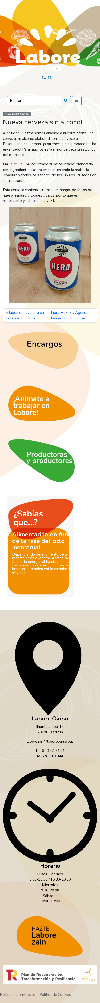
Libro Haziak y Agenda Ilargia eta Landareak (69, 315)
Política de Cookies (55, 994)
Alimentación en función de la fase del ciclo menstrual (45, 540)
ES (49, 77)
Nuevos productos (17, 114)
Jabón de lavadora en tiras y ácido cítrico (25, 315)
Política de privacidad (17, 994)
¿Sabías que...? (28, 518)
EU (44, 77)
